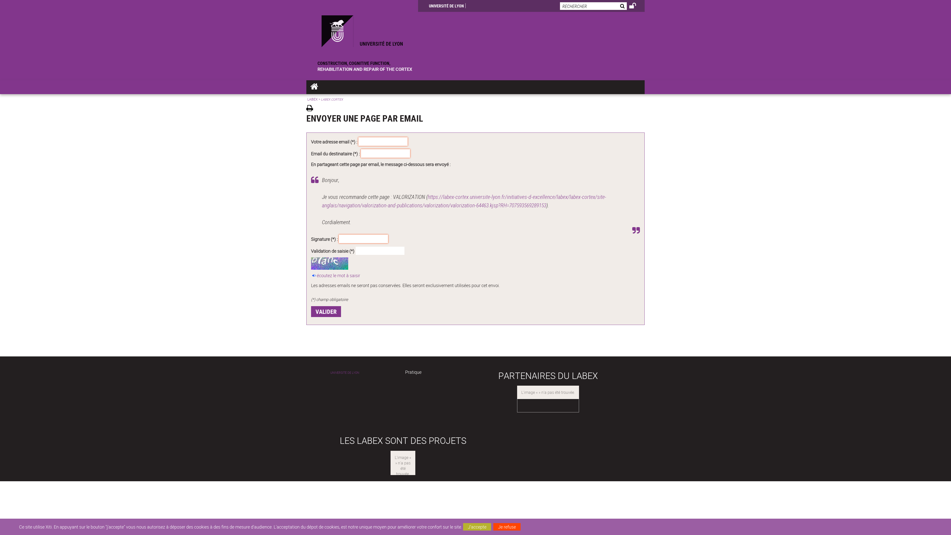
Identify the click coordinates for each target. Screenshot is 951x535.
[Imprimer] (311, 109)
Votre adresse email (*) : (334, 142)
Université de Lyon (446, 6)
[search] (593, 6)
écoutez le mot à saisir (338, 275)
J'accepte (477, 527)
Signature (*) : (324, 239)
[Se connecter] (636, 6)
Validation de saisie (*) (332, 251)
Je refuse (507, 527)
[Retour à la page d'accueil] (362, 30)
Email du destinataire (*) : (335, 153)
